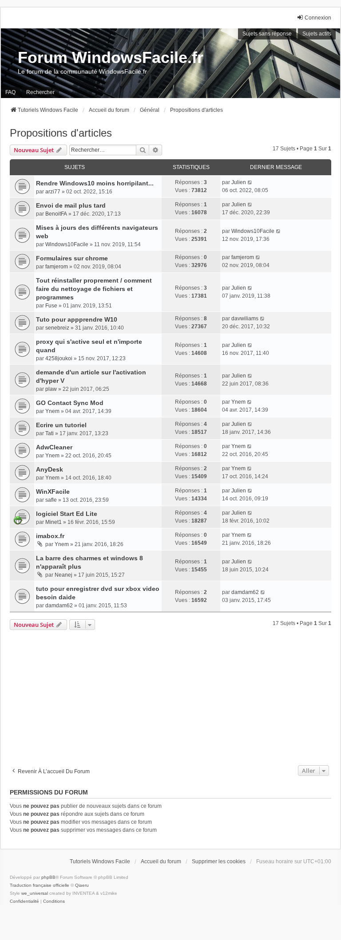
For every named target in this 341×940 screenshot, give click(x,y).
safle (51, 500)
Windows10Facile (66, 244)
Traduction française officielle (39, 885)
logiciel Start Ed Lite (66, 513)
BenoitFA (56, 214)
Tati (49, 433)
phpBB (48, 877)
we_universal (34, 893)
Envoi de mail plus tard (71, 205)
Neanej (63, 575)
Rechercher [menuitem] (40, 92)
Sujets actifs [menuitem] (316, 34)
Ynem (52, 411)
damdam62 (59, 605)
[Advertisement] (170, 696)
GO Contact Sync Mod (69, 402)
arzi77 (52, 192)
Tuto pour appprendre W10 (76, 319)
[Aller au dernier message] (250, 182)
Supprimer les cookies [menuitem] (219, 861)
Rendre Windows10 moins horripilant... (95, 183)
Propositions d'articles (61, 133)
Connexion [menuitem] (318, 18)
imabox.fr (50, 535)
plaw (51, 389)
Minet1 (53, 522)
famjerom (56, 267)
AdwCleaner (54, 447)
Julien (238, 182)
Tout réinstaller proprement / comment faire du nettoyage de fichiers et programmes (94, 289)
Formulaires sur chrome (72, 258)
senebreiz (57, 328)
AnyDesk (49, 469)
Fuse (51, 306)
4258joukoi (58, 358)
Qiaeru (82, 885)
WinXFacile (53, 491)
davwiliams (244, 318)
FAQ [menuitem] (10, 92)
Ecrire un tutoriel (61, 425)
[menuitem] (24, 901)
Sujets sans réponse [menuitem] (267, 34)
